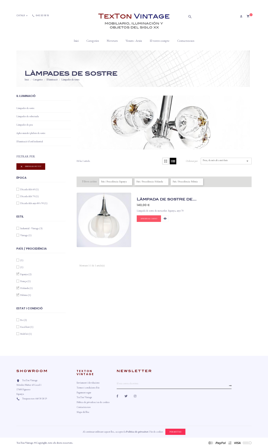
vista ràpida (165, 218)
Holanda (26, 288)
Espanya (26, 274)
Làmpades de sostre (25, 108)
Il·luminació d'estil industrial (29, 141)
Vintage (26, 235)
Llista (173, 161)
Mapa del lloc (83, 412)
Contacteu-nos (83, 407)
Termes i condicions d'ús (88, 387)
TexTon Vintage (84, 397)
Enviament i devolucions (88, 382)
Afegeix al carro (149, 218)
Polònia (25, 295)
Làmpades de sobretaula (27, 116)
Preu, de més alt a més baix (226, 161)
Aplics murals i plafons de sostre (30, 133)
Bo (23, 320)
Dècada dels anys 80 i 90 (33, 203)
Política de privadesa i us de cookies (93, 402)
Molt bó (26, 333)
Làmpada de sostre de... (167, 199)
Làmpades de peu (24, 124)
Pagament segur (84, 392)
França (25, 281)
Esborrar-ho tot (30, 166)
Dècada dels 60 (29, 189)
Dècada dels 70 (29, 196)
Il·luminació (26, 96)
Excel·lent (26, 326)
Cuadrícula (165, 161)
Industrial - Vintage (31, 228)
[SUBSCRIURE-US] (230, 385)
